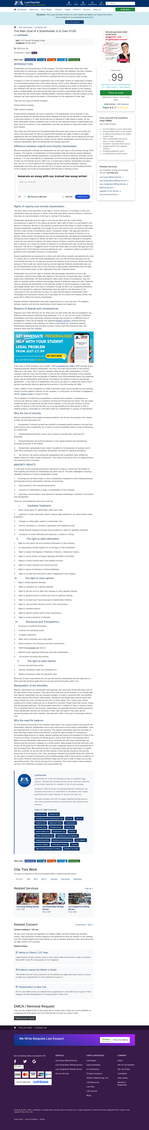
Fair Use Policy (124, 1069)
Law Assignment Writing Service (113, 184)
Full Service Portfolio (108, 194)
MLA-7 (44, 879)
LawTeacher (21, 9)
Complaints (122, 1073)
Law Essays (91, 1060)
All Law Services (62, 1073)
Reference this (22, 48)
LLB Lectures (91, 1091)
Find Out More (120, 1039)
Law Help (90, 1087)
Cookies (42, 1119)
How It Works (46, 9)
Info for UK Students (126, 1065)
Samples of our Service (109, 191)
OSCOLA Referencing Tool (97, 1078)
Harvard (54, 879)
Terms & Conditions (31, 1119)
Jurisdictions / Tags (83, 925)
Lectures (58, 9)
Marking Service (106, 187)
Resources (33, 9)
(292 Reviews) (123, 104)
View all (88, 888)
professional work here (83, 17)
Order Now (125, 9)
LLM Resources (92, 1082)
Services (86, 9)
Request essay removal (24, 1018)
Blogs (88, 1095)
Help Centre (123, 1078)
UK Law (34, 53)
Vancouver (65, 879)
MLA (36, 879)
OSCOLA (76, 9)
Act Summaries (92, 1069)
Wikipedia (78, 879)
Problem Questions (94, 1073)
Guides (67, 9)
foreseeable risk (32, 648)
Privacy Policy (18, 1119)
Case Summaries (93, 1065)
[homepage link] (15, 27)
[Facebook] (16, 1061)
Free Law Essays (25, 27)
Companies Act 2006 (65, 366)
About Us (97, 9)
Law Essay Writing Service (111, 177)
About (120, 1060)
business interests (63, 321)
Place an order (116, 92)
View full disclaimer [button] (73, 22)
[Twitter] (25, 1061)
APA (28, 879)
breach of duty (27, 394)
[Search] (107, 3)
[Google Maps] (34, 1061)
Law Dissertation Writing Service (113, 180)
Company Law (41, 27)
